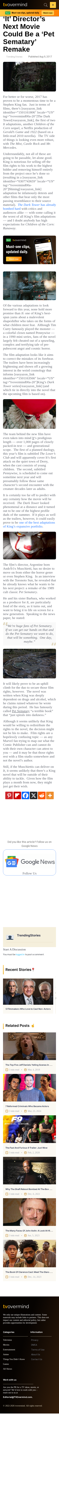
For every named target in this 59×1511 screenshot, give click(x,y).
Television (8, 1437)
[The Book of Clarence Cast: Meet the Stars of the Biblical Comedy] (29, 1348)
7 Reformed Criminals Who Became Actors (27, 1201)
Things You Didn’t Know (14, 1456)
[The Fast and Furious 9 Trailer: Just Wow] (29, 1224)
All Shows (7, 1466)
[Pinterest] (9, 890)
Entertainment (10, 1447)
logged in (20, 1049)
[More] (50, 890)
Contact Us (36, 1457)
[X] (33, 890)
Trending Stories (14, 57)
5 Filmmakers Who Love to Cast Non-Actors (28, 1103)
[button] (53, 5)
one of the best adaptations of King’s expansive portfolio (27, 581)
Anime (6, 1452)
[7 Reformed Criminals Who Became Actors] (29, 1182)
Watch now (47, 13)
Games (6, 1461)
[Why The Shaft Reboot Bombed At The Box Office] (29, 1265)
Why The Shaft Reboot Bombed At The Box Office (30, 1284)
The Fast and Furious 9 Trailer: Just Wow (26, 1242)
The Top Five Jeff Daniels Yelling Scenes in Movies (31, 1159)
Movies (6, 1442)
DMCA (34, 1442)
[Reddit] (42, 890)
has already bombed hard (28, 222)
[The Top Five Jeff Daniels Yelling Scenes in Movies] (29, 1141)
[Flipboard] (17, 890)
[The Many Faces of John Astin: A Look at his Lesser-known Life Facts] (29, 1307)
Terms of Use (37, 1447)
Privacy (34, 1437)
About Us (35, 1452)
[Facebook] (25, 890)
